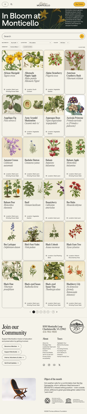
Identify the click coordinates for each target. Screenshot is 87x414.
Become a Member (11, 346)
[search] (82, 36)
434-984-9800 (50, 332)
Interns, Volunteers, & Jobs (13, 357)
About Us (45, 343)
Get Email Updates (11, 363)
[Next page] (56, 312)
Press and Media (48, 352)
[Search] (11, 4)
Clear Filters (28, 46)
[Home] (43, 4)
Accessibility (46, 358)
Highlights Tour (61, 343)
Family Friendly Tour (63, 356)
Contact (45, 350)
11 (53, 312)
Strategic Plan (47, 345)
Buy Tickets (79, 4)
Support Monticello (11, 352)
